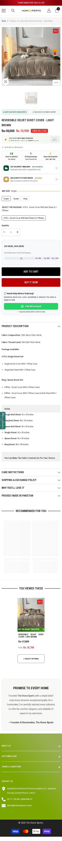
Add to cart (31, 271)
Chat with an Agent (33, 306)
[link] (16, 559)
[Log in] (49, 10)
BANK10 (54, 139)
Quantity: (5, 225)
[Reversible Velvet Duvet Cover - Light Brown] (31, 615)
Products (13, 21)
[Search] (13, 11)
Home (4, 21)
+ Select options (31, 659)
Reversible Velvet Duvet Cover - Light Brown (31, 635)
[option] (31, 3)
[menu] (4, 11)
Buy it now (31, 282)
